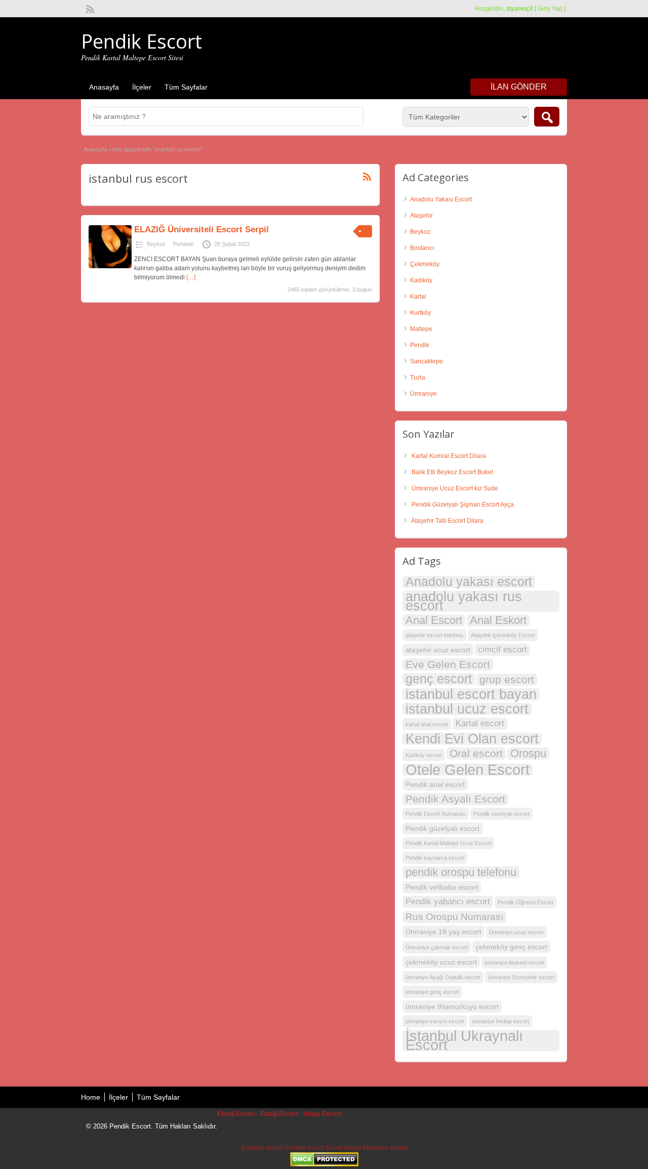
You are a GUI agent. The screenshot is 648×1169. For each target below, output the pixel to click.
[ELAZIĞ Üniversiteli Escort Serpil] (110, 266)
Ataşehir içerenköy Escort (503, 635)
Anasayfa (104, 87)
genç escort (439, 679)
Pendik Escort (141, 41)
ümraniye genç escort (432, 992)
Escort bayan (343, 1147)
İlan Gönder (519, 86)
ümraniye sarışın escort (435, 1021)
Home (90, 1097)
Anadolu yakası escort (469, 582)
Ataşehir (421, 215)
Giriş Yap (550, 8)
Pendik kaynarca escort (435, 858)
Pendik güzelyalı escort (442, 828)
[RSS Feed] (89, 8)
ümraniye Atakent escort (514, 962)
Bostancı (422, 248)
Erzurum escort (261, 1147)
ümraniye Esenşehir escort (521, 977)
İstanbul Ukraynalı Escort (464, 1040)
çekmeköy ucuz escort (441, 962)
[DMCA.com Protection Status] (324, 1164)
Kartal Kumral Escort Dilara (449, 456)
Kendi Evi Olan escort (472, 739)
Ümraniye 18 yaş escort (443, 932)
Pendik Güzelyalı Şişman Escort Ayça (463, 504)
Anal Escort (434, 620)
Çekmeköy (424, 264)
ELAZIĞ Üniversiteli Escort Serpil (201, 229)
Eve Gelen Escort (448, 664)
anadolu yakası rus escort (464, 601)
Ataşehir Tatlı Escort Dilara (447, 520)
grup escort (506, 679)
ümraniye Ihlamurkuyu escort (452, 1007)
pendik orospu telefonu (461, 872)
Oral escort (476, 753)
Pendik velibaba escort (442, 887)
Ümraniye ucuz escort (516, 932)
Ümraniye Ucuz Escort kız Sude (455, 488)
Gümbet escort (304, 1147)
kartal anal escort (427, 724)
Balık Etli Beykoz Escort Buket (452, 472)
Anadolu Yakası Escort (441, 199)
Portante (183, 244)
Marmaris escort (385, 1147)
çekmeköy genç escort (511, 947)
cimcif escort (502, 649)
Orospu (528, 753)
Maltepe (421, 328)
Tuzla (417, 377)
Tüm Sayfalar (186, 87)
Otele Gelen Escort (468, 770)
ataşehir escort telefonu (434, 635)
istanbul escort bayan (471, 694)
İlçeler (141, 87)
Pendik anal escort (435, 784)
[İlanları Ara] (546, 117)
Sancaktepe (426, 361)
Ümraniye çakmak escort (437, 947)
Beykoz (156, 244)
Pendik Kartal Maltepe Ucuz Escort (448, 843)
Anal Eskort (498, 620)
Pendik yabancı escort (448, 901)
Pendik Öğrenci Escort (525, 902)
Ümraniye (423, 393)
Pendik (419, 345)
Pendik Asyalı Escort (455, 799)
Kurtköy (420, 312)
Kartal (418, 296)
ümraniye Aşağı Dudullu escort (443, 977)
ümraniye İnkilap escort (500, 1021)
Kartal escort (480, 723)
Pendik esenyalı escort (501, 814)
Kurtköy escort (424, 755)
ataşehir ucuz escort (438, 650)
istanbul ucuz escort (467, 709)
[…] (190, 277)
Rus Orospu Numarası (454, 916)
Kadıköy (421, 280)
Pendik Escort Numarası (436, 814)
